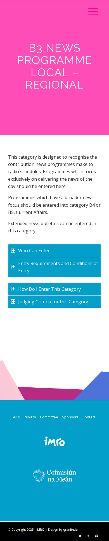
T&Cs (15, 417)
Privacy (30, 417)
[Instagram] (97, 536)
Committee (49, 417)
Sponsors (70, 417)
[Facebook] (88, 536)
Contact (88, 417)
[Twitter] (80, 536)
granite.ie (70, 529)
